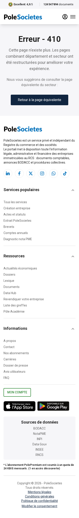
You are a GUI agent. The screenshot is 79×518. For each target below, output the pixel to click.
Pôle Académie (14, 311)
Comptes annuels (16, 233)
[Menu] (72, 16)
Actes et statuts (15, 214)
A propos (10, 341)
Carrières (10, 359)
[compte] (65, 16)
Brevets (9, 227)
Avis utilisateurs (14, 371)
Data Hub (10, 293)
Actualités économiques (20, 268)
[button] (39, 190)
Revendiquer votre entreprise (24, 299)
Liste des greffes (15, 305)
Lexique (9, 280)
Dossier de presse (16, 365)
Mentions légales (39, 492)
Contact (9, 347)
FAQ (6, 378)
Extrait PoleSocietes (17, 220)
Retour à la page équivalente (39, 100)
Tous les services (15, 202)
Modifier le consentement (39, 506)
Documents (12, 287)
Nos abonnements (16, 353)
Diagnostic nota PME (18, 239)
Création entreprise (17, 208)
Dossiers (9, 274)
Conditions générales (39, 496)
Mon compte (17, 392)
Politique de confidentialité (39, 501)
